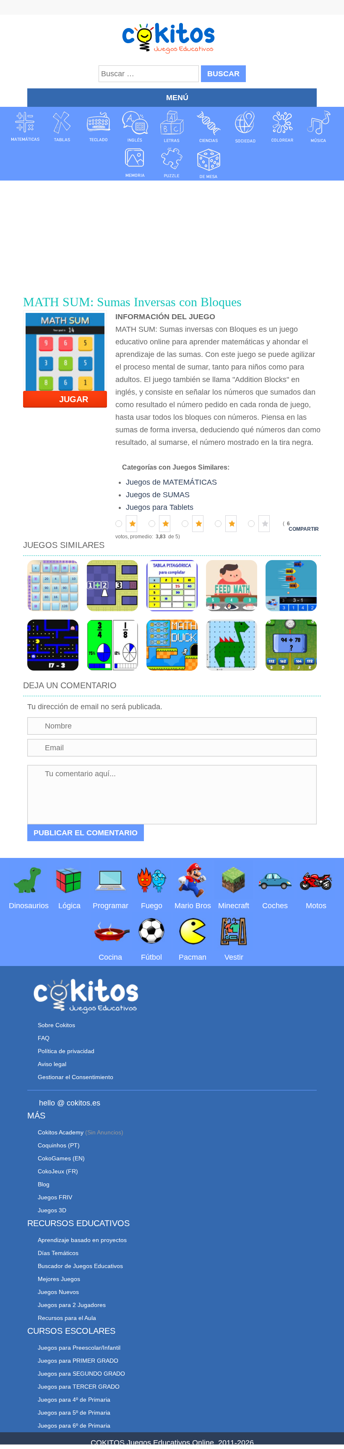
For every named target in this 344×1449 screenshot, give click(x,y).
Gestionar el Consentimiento (75, 1077)
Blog (44, 1184)
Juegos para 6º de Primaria (74, 1425)
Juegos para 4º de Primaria (74, 1399)
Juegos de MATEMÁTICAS (171, 482)
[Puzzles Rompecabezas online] (172, 162)
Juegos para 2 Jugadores (72, 1305)
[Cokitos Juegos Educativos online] (172, 37)
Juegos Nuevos (58, 1292)
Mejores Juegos (59, 1279)
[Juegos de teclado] (98, 126)
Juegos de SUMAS (158, 495)
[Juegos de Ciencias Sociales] (245, 126)
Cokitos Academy (60, 1132)
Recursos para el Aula (67, 1318)
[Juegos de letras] (172, 126)
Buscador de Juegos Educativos (80, 1266)
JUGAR (68, 399)
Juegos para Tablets (159, 507)
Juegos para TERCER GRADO (79, 1386)
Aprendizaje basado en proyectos (82, 1240)
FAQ (44, 1038)
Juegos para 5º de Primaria (74, 1412)
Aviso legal (52, 1064)
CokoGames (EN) (61, 1158)
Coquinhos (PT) (59, 1145)
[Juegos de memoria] (135, 162)
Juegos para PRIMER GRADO (78, 1360)
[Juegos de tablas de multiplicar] (61, 126)
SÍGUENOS (172, 8)
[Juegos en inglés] (135, 126)
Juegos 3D (52, 1210)
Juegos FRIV (55, 1197)
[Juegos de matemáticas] (25, 126)
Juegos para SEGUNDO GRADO (81, 1373)
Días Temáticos (58, 1253)
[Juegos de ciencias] (209, 126)
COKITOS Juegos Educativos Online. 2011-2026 (172, 1443)
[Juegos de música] (319, 126)
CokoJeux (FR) (58, 1171)
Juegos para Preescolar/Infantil (79, 1347)
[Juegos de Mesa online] (209, 162)
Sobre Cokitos (56, 1025)
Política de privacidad (66, 1051)
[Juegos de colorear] (282, 126)
